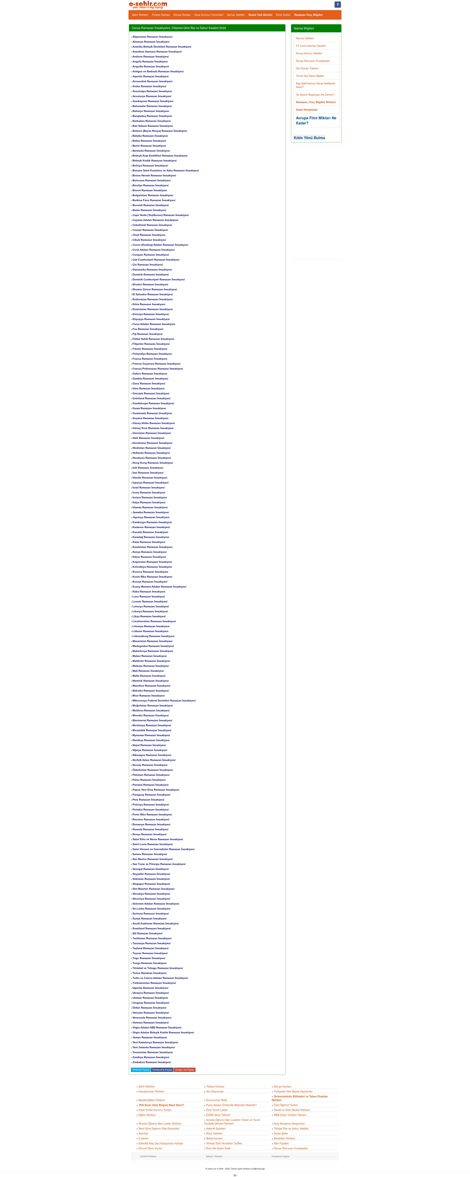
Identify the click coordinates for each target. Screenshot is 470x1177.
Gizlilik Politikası (148, 1156)
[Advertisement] (316, 203)
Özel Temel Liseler (217, 1110)
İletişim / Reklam (214, 1156)
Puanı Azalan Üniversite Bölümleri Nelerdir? (231, 1105)
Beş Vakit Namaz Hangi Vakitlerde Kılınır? (315, 85)
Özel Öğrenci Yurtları (286, 1105)
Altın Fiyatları (281, 1143)
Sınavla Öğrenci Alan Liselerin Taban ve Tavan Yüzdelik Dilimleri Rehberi (232, 1121)
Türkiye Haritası (161, 15)
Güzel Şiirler (281, 1133)
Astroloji (143, 1133)
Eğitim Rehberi (147, 1115)
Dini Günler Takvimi (307, 68)
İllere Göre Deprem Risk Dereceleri (159, 1128)
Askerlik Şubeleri (215, 1128)
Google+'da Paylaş (184, 1069)
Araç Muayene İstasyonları (289, 1123)
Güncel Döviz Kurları (150, 1148)
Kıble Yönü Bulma (309, 137)
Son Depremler (215, 1091)
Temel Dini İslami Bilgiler (310, 76)
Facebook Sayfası (281, 1156)
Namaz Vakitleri (236, 15)
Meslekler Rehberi (284, 1138)
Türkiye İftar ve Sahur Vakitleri (291, 1128)
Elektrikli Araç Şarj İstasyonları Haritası (161, 1143)
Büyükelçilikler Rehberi (152, 1100)
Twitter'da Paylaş (140, 1069)
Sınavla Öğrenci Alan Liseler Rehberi (160, 1123)
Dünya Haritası (182, 15)
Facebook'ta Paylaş (162, 1069)
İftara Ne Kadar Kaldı (218, 1148)
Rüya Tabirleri (214, 1133)
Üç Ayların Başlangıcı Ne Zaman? (315, 94)
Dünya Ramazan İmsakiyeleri (313, 61)
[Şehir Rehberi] (148, 4)
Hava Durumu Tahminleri (208, 15)
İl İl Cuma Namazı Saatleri (311, 46)
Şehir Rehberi (140, 15)
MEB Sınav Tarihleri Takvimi (290, 1115)
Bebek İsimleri (214, 1138)
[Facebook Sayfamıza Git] (338, 4)
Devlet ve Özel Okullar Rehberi (292, 1110)
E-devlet (143, 1138)
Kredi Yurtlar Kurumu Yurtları (155, 1110)
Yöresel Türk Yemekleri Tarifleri (224, 1143)
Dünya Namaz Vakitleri (309, 53)
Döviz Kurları (283, 15)
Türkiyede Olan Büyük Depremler (293, 1091)
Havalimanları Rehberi (151, 1091)
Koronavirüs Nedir (216, 1100)
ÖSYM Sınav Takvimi (218, 1115)
